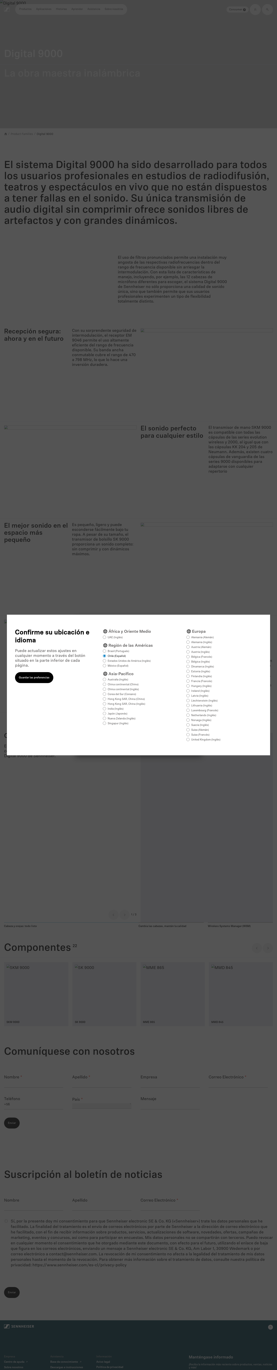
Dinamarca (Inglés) (202, 666)
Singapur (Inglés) (118, 723)
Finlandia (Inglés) (201, 676)
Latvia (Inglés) (199, 696)
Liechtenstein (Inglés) (204, 701)
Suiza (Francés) (200, 735)
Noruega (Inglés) (201, 720)
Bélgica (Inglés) (200, 662)
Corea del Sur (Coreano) (122, 694)
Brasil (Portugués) (118, 651)
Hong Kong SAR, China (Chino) (126, 699)
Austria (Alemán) (201, 647)
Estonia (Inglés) (200, 671)
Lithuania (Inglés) (201, 705)
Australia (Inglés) (118, 679)
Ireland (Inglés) (200, 691)
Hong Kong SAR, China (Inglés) (126, 704)
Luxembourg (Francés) (204, 710)
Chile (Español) (117, 656)
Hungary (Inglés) (201, 686)
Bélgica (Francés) (201, 657)
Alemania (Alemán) (202, 637)
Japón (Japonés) (117, 713)
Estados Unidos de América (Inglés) (129, 661)
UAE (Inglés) (115, 637)
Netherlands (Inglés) (203, 715)
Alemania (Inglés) (201, 642)
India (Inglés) (115, 709)
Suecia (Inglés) (200, 725)
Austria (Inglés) (200, 652)
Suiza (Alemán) (200, 730)
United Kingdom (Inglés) (205, 739)
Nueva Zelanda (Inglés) (121, 718)
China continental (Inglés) (123, 689)
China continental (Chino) (123, 684)
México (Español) (118, 666)
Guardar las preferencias (34, 677)
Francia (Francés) (201, 681)
